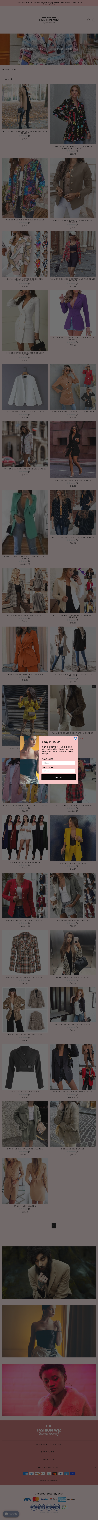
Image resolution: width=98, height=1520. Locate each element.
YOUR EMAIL (47, 767)
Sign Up (58, 777)
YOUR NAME (47, 759)
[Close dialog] (75, 738)
